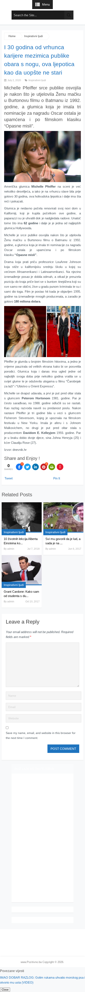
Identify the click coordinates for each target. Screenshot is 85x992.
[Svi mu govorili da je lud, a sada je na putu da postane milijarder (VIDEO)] (63, 517)
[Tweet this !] (27, 467)
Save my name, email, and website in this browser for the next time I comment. (41, 735)
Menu (46, 4)
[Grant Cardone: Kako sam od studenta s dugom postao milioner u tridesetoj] (22, 570)
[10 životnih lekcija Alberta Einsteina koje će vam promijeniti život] (22, 517)
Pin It (56, 478)
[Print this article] (51, 467)
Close (5, 989)
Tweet (9, 478)
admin (10, 548)
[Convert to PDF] (60, 467)
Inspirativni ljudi (33, 36)
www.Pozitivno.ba (31, 962)
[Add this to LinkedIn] (35, 467)
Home (11, 36)
